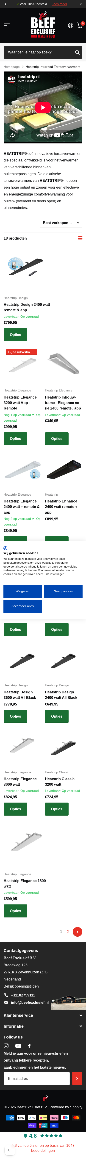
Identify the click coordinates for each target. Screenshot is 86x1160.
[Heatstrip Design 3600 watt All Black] (22, 660)
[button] (5, 4)
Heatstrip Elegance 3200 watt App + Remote (20, 402)
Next (77, 932)
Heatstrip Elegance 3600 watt (20, 781)
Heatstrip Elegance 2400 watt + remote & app (22, 506)
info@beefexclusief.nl (30, 1002)
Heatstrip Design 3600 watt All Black (20, 695)
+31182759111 (23, 995)
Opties (15, 335)
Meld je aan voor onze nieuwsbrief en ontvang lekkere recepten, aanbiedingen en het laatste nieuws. (36, 1061)
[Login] (70, 25)
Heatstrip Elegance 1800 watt (25, 883)
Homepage (12, 67)
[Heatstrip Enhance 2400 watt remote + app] (64, 469)
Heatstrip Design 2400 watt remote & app (27, 307)
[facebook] (29, 1046)
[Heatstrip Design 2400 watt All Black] (64, 660)
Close (43, 1015)
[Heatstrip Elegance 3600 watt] (22, 747)
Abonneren (77, 1078)
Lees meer (59, 4)
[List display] (80, 238)
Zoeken (77, 52)
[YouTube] (18, 1046)
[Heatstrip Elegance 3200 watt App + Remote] (22, 365)
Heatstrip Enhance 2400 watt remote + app (61, 506)
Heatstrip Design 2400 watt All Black (61, 695)
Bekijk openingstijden (21, 986)
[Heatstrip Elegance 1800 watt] (27, 844)
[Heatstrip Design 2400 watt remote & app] (27, 268)
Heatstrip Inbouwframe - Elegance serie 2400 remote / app (63, 402)
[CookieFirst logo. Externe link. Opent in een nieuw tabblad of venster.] (5, 548)
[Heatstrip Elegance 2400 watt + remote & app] (22, 469)
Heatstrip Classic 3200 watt (60, 781)
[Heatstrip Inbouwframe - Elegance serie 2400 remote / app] (64, 365)
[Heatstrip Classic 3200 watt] (64, 747)
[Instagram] (6, 1046)
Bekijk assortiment (6, 25)
